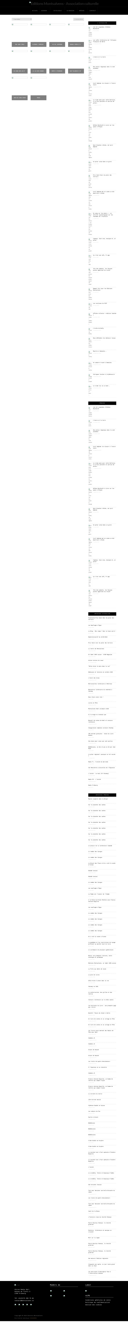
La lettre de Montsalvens (96, 648)
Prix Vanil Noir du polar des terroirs (102, 175)
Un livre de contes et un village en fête (101, 1019)
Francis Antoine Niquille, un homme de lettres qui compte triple (100, 1079)
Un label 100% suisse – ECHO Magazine (100, 654)
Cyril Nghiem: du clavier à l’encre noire (104, 84)
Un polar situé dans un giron (102, 161)
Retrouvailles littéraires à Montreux (100, 684)
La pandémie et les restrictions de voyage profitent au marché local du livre (101, 943)
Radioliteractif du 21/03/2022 (97, 637)
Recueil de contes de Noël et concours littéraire (100, 721)
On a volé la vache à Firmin (97, 936)
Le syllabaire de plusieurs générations (100, 950)
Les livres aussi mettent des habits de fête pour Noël (100, 1031)
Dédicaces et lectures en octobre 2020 (100, 672)
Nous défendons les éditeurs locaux (104, 338)
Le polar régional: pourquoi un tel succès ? (101, 755)
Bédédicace (91, 1123)
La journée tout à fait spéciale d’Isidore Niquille (101, 1153)
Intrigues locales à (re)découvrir (104, 374)
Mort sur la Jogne (94, 1237)
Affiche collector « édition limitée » (104, 314)
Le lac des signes (38, 71)
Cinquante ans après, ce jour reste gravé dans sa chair (101, 1265)
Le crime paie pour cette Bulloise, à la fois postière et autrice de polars (104, 101)
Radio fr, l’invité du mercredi (98, 762)
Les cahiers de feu (94, 1111)
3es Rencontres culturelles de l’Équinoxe (101, 767)
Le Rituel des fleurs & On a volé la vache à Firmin (101, 864)
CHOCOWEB (33, 1318)
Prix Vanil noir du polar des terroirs (100, 643)
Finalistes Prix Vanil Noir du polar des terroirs (101, 618)
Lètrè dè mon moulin (94, 1099)
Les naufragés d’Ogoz (95, 888)
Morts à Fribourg (57, 71)
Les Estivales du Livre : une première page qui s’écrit (102, 1006)
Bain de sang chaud (20, 97)
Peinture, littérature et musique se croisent (99, 1231)
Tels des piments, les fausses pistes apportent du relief (102, 269)
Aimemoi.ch (91, 1038)
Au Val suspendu (57, 44)
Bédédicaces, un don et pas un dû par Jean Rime (101, 747)
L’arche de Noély (98, 328)
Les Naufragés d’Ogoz (95, 625)
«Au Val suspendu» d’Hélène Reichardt (101, 27)
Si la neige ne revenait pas (97, 714)
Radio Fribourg (93, 785)
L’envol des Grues (94, 678)
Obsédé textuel (93, 870)
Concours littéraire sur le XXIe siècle (100, 1000)
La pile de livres (94, 975)
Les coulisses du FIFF (100, 303)
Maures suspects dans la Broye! (98, 799)
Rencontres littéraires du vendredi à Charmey (100, 690)
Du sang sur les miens (20, 71)
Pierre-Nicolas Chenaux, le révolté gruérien (99, 1244)
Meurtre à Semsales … (99, 351)
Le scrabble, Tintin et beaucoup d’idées (101, 1173)
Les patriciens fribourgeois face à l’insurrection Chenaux (99, 1272)
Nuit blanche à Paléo (76, 71)
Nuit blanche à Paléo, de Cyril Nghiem (103, 146)
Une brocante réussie (95, 1184)
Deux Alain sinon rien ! (95, 697)
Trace (38, 97)
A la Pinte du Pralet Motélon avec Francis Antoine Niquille (101, 900)
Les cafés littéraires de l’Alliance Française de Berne (104, 41)
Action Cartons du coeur (95, 660)
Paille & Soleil (93, 1117)
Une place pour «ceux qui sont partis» (100, 741)
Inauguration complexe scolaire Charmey (100, 728)
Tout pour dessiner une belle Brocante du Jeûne (101, 1191)
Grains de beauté (93, 1049)
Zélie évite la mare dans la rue (98, 980)
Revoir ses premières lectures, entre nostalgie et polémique (100, 956)
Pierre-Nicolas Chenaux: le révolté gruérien (99, 1223)
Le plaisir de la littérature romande (100, 845)
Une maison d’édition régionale (98, 1258)
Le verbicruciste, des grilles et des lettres (100, 993)
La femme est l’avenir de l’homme (98, 894)
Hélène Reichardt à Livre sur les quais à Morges (103, 126)
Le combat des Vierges (95, 851)
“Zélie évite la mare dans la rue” (99, 666)
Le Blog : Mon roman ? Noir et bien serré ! (102, 631)
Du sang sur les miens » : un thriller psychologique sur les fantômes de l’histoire (103, 215)
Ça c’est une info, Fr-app (101, 255)
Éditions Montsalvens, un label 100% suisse (102, 963)
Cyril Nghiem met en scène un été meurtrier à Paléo (103, 192)
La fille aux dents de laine (97, 969)
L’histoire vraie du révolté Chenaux (99, 1217)
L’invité (91, 1167)
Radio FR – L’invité (94, 779)
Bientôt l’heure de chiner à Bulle (99, 1013)
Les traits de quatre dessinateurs (99, 1061)
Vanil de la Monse (94, 1211)
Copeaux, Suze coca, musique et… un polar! (104, 239)
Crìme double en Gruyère (95, 1140)
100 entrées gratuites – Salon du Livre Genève (100, 734)
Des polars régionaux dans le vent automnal (104, 67)
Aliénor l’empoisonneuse (39, 44)
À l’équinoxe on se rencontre (97, 1067)
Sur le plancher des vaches (96, 805)
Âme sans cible (19, 44)
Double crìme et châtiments (78, 44)
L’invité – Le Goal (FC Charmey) (98, 773)
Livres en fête (93, 703)
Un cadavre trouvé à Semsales (102, 362)
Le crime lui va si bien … (101, 386)
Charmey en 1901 (93, 986)
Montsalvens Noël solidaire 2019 (98, 708)
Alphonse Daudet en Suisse (96, 1105)
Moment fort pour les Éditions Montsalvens (102, 289)
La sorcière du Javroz (95, 1094)
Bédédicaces (92, 1129)
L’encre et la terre (99, 57)
